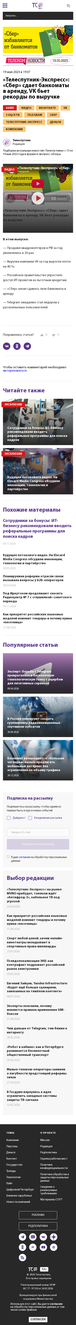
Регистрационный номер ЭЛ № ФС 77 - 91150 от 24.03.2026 (38, 1287)
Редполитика (48, 1152)
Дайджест (19, 817)
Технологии (13, 1177)
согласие (24, 857)
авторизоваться (15, 370)
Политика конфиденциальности (54, 1166)
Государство (14, 1164)
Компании (12, 1140)
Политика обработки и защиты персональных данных (54, 1177)
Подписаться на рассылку (38, 844)
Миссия (45, 1140)
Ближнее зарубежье (19, 1195)
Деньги (10, 1152)
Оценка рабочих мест (54, 1158)
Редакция (46, 1146)
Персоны (12, 1146)
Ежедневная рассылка (48, 817)
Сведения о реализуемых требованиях (48, 1190)
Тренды (11, 1171)
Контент (11, 1158)
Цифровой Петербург (20, 1189)
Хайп (9, 1183)
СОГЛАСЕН (38, 1319)
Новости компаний (18, 1202)
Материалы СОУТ (51, 1199)
